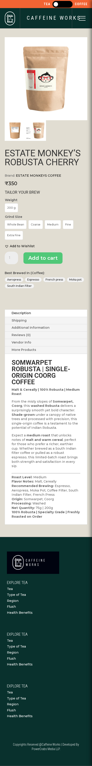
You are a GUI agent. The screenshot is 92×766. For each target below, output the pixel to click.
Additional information (31, 328)
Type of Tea (16, 595)
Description (21, 313)
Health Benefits (20, 613)
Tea (10, 589)
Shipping (19, 320)
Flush (11, 607)
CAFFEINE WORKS (54, 18)
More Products (24, 350)
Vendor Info (21, 342)
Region (13, 601)
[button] (20, 246)
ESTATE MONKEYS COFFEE (38, 176)
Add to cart (43, 258)
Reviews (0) (21, 335)
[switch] (62, 4)
